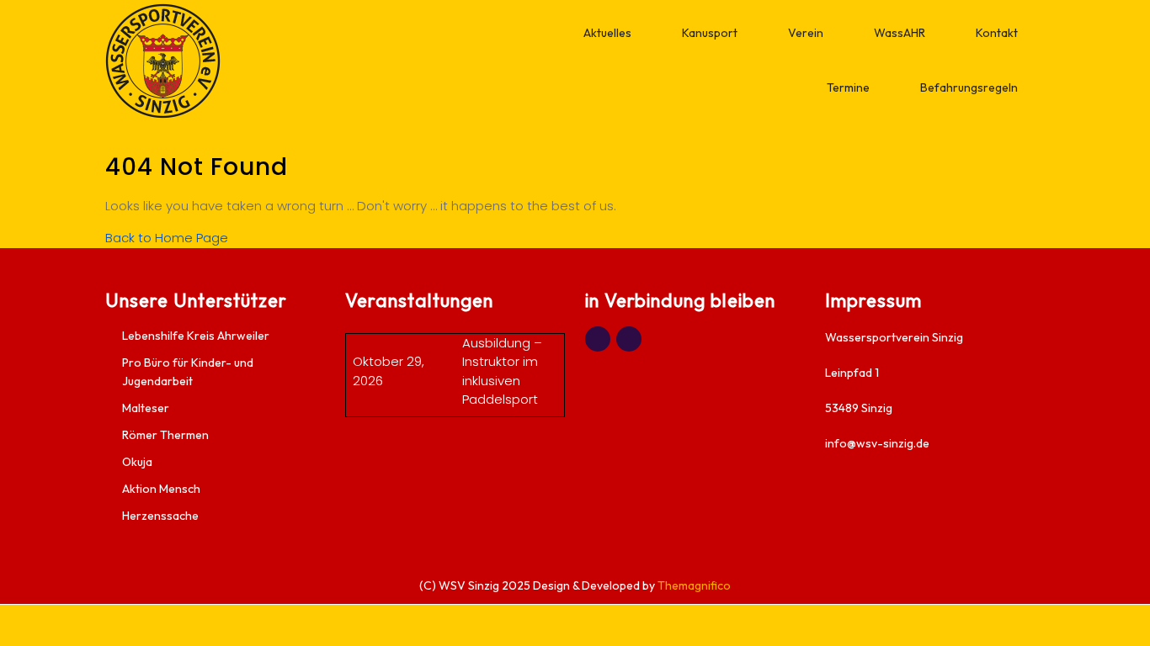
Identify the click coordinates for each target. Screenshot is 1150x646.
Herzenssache (160, 515)
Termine (848, 87)
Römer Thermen (165, 434)
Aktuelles (607, 32)
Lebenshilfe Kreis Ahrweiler (195, 335)
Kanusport (709, 32)
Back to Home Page (166, 237)
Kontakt (997, 32)
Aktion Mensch (161, 488)
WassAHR (899, 32)
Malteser (145, 408)
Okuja (137, 461)
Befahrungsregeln (969, 87)
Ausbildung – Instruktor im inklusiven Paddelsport (502, 371)
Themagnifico (693, 585)
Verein (805, 32)
